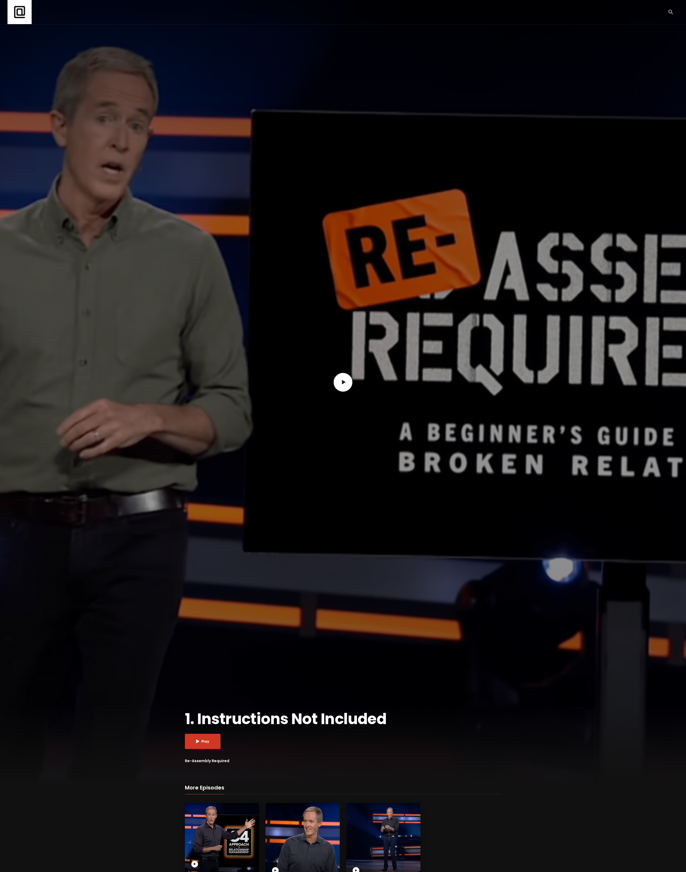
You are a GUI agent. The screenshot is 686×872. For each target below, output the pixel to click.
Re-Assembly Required (207, 761)
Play (205, 741)
